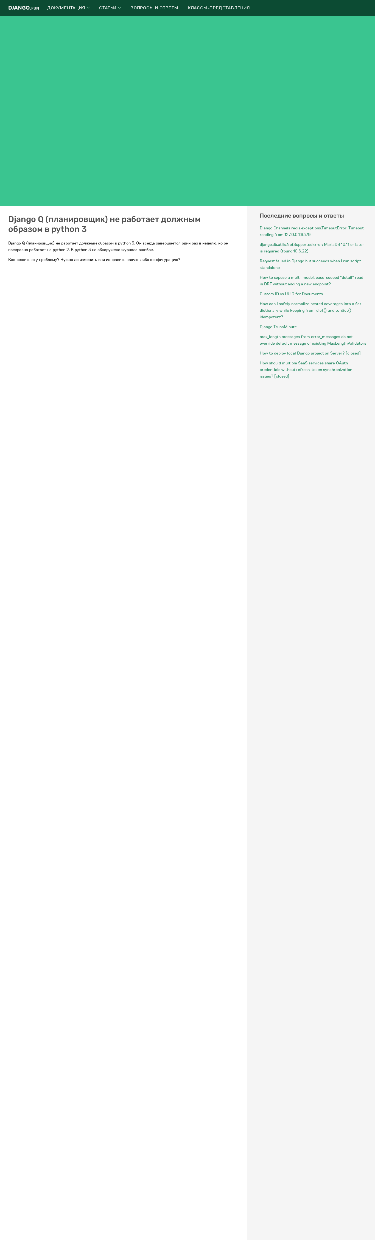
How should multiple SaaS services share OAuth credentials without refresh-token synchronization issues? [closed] (306, 369)
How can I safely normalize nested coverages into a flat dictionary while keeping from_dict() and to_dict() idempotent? (310, 310)
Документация (66, 8)
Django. (23, 8)
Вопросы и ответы (154, 8)
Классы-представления (219, 8)
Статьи (108, 8)
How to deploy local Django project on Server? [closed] (310, 353)
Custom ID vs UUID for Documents (291, 294)
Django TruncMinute (278, 327)
